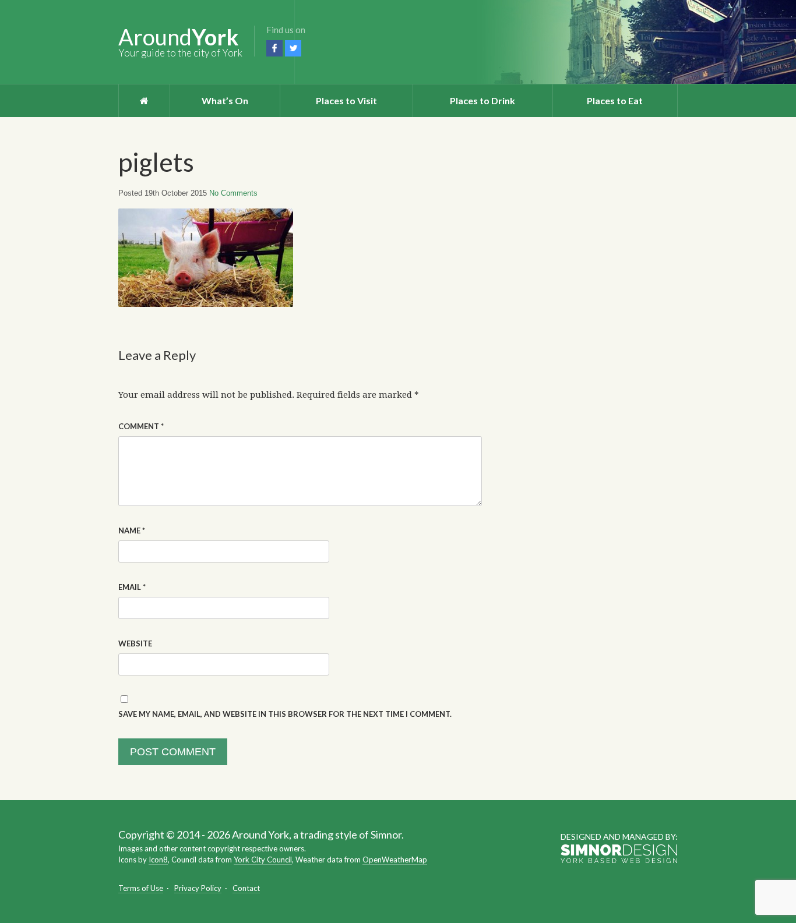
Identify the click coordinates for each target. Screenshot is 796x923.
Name (131, 530)
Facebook (274, 48)
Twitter (293, 48)
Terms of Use (140, 888)
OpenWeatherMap (394, 859)
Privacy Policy (197, 888)
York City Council (263, 859)
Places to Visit (346, 100)
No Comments (233, 193)
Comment (141, 426)
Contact (246, 888)
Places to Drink (482, 100)
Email (132, 587)
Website (135, 643)
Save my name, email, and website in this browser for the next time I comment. (285, 714)
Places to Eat (615, 100)
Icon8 (158, 859)
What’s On (225, 100)
